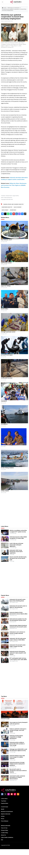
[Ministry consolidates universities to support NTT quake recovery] (5, 532)
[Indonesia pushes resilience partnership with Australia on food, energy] (5, 744)
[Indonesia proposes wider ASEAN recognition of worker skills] (5, 538)
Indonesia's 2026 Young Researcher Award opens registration (16, 552)
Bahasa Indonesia (5, 825)
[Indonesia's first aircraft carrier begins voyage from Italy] (5, 647)
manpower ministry (7, 207)
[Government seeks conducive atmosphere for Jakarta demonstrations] (5, 778)
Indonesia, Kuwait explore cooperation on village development (16, 737)
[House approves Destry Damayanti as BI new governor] (5, 724)
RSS (2, 839)
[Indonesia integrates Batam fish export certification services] (14, 368)
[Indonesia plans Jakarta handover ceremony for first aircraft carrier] (5, 627)
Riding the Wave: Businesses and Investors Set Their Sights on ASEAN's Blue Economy (13, 185)
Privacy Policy (4, 830)
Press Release (4, 821)
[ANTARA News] (16, 1)
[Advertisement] (14, 509)
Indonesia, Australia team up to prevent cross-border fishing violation (13, 467)
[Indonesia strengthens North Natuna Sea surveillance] (14, 414)
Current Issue (4, 806)
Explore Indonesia (5, 814)
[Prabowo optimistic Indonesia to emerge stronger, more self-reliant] (5, 730)
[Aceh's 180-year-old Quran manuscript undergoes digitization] (5, 545)
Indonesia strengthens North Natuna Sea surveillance (12, 423)
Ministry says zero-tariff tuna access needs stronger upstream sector (13, 331)
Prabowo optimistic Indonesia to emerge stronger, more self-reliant (18, 730)
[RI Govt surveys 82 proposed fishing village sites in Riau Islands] (14, 480)
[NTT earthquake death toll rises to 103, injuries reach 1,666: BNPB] (5, 660)
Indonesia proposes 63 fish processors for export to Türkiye (12, 285)
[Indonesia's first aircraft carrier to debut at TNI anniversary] (5, 608)
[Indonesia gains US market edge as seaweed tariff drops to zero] (14, 253)
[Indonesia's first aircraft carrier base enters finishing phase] (5, 601)
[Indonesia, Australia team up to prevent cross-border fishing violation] (14, 457)
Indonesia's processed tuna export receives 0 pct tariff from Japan (13, 354)
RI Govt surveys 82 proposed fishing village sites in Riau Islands (14, 490)
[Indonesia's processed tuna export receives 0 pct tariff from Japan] (14, 345)
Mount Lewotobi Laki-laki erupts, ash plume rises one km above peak (18, 558)
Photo (2, 818)
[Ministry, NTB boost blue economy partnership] (14, 436)
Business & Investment (13, 7)
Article (2, 816)
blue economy (17, 207)
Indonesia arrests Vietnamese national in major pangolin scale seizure (18, 653)
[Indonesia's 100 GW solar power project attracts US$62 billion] (5, 640)
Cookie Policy (4, 832)
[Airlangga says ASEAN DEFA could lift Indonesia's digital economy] (5, 751)
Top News (4, 696)
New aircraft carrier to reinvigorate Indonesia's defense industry (18, 771)
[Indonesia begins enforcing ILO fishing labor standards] (14, 391)
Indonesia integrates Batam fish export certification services (11, 377)
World (2, 809)
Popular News (5, 595)
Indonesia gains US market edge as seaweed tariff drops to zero (13, 262)
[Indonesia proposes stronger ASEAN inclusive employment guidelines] (5, 764)
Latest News (4, 526)
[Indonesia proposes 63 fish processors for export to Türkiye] (14, 276)
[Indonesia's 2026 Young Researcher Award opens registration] (5, 552)
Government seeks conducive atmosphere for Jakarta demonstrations (17, 777)
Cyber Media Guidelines (7, 837)
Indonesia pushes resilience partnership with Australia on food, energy (17, 744)
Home (5, 7)
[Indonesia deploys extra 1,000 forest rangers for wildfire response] (5, 757)
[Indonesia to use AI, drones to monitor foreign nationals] (5, 634)
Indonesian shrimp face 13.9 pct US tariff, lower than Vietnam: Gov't (14, 239)
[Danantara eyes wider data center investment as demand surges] (14, 708)
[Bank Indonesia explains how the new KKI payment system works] (5, 621)
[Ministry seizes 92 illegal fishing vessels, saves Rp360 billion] (14, 299)
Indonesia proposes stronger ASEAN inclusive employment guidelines (17, 764)
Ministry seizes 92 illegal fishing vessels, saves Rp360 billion (13, 308)
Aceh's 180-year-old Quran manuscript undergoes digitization (16, 545)
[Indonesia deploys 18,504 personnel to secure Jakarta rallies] (5, 614)
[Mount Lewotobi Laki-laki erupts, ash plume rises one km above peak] (5, 558)
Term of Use (4, 828)
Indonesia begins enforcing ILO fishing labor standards (13, 400)
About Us (3, 835)
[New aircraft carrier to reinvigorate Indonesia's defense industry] (5, 771)
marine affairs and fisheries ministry (14, 204)
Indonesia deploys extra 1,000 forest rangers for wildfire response (17, 757)
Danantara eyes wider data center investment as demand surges (14, 718)
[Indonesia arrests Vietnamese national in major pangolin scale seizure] (5, 653)
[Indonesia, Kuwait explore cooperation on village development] (5, 737)
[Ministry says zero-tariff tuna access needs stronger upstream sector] (14, 322)
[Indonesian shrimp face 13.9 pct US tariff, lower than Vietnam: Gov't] (14, 229)
